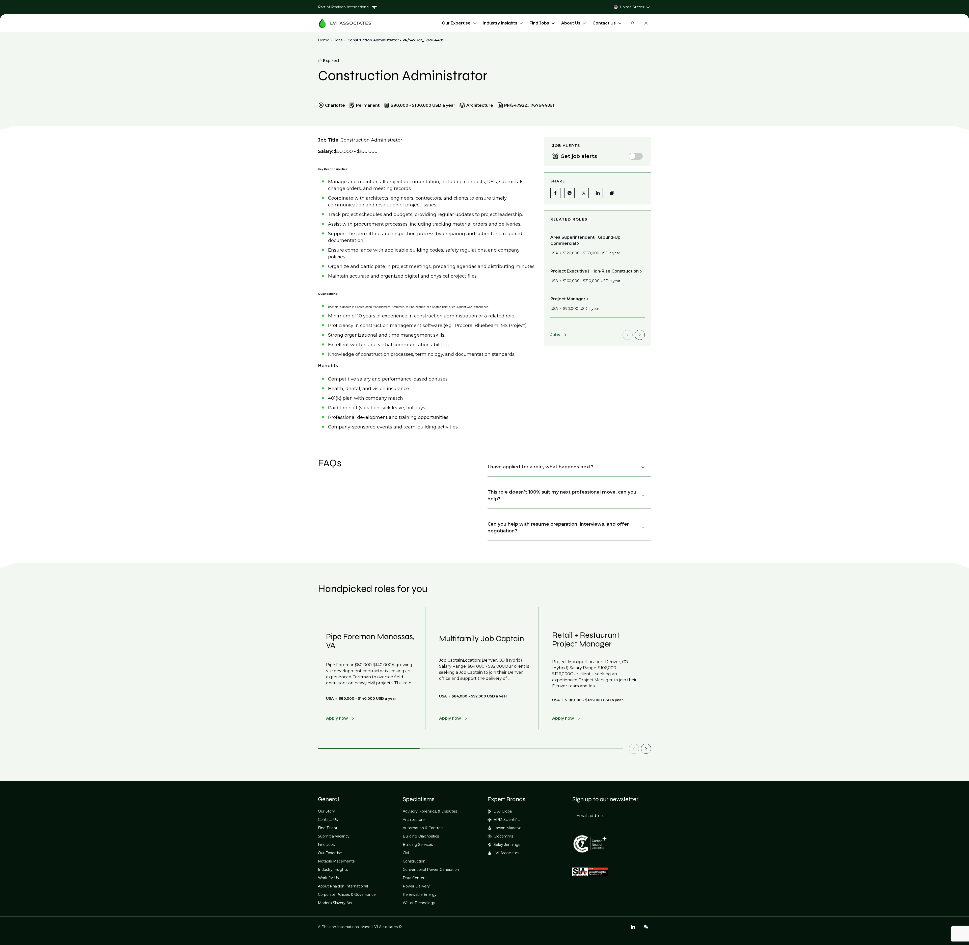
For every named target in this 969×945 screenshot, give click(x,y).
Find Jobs (539, 23)
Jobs (338, 40)
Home (323, 40)
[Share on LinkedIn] (598, 193)
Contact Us (604, 23)
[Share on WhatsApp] (569, 193)
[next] (640, 335)
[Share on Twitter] (584, 193)
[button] (612, 193)
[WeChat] (646, 927)
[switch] (636, 156)
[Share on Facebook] (555, 193)
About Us (570, 23)
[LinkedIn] (633, 927)
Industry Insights (500, 23)
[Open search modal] (633, 23)
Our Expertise (456, 23)
